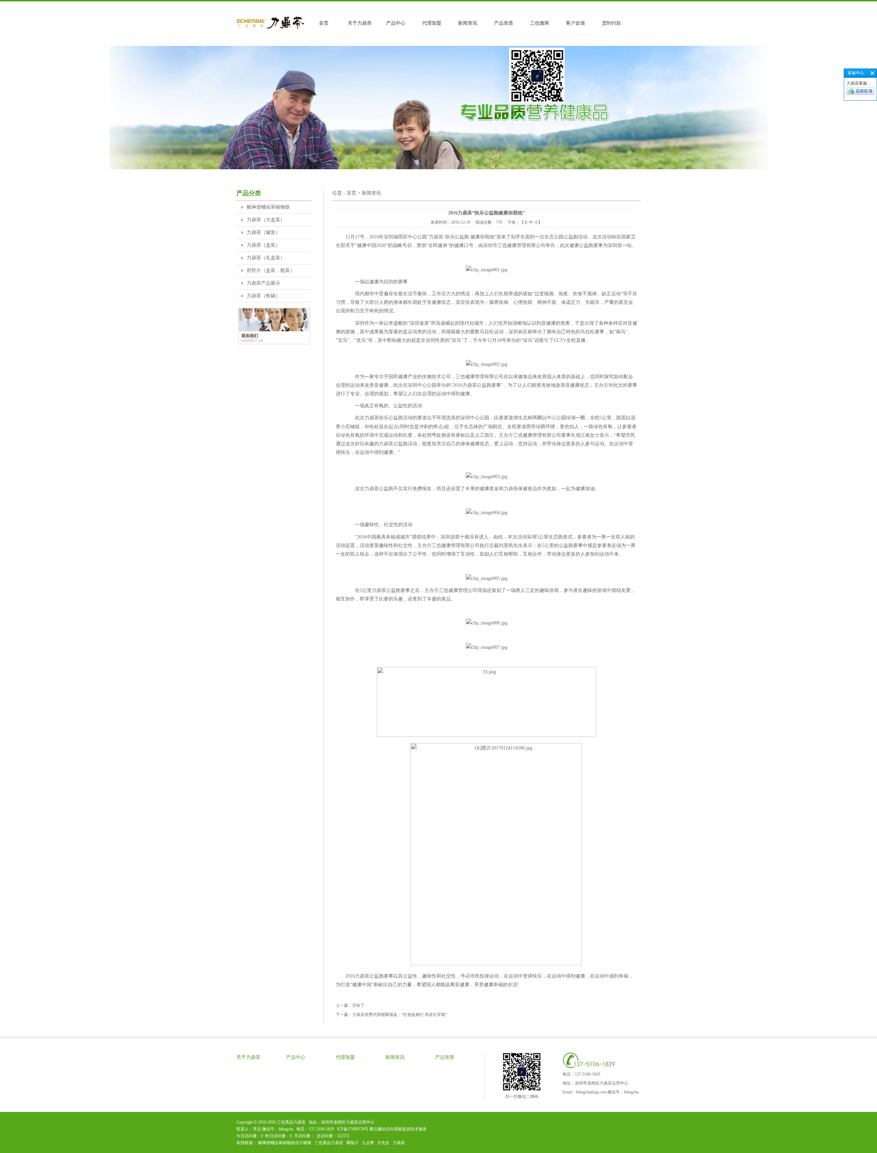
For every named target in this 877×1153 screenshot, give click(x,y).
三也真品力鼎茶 (328, 1142)
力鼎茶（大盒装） (266, 219)
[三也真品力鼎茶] (271, 28)
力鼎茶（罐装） (263, 232)
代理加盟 (431, 23)
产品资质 (503, 23)
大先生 (383, 1142)
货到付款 (611, 23)
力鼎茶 (399, 1142)
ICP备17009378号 (352, 1129)
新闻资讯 (467, 23)
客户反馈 (575, 23)
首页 (324, 23)
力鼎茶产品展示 (263, 283)
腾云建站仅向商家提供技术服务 (398, 1129)
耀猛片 (352, 1142)
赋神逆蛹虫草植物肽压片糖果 (284, 1142)
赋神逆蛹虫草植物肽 (268, 207)
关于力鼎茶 (360, 23)
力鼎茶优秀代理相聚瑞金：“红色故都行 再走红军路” (399, 1014)
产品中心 (395, 23)
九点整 (368, 1142)
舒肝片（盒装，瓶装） (271, 270)
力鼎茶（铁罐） (263, 295)
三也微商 (539, 23)
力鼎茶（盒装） (263, 245)
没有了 (358, 1005)
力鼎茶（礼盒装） (266, 257)
